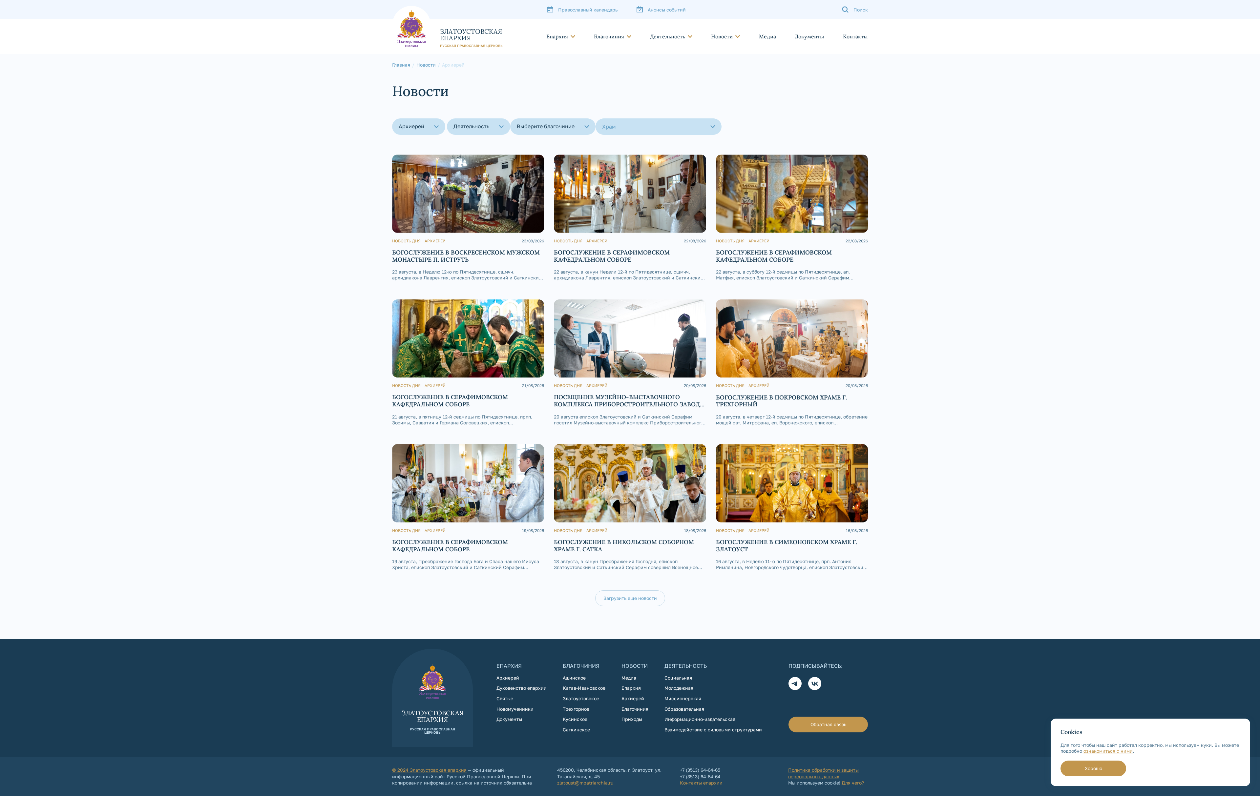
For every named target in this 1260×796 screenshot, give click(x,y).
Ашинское (574, 678)
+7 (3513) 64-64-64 (700, 776)
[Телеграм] (795, 683)
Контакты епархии (701, 783)
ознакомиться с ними (1108, 751)
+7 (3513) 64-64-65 (700, 770)
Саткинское (576, 729)
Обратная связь (828, 724)
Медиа (767, 36)
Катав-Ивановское (584, 688)
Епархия (557, 36)
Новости (722, 36)
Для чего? (853, 783)
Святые (504, 698)
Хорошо (1093, 768)
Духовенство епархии (521, 688)
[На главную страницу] (447, 26)
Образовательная (684, 709)
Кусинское (575, 719)
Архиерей (507, 678)
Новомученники (515, 709)
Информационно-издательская (699, 719)
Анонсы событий (667, 9)
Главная (401, 65)
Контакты (855, 36)
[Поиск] (855, 9)
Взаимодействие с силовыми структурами (713, 729)
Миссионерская (682, 698)
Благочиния (609, 36)
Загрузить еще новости (630, 598)
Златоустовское (581, 698)
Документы (809, 36)
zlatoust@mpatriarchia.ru (585, 783)
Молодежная (678, 688)
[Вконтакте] (814, 683)
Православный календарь (588, 9)
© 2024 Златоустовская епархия (429, 770)
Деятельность (667, 36)
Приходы (631, 719)
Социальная (678, 678)
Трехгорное (576, 709)
